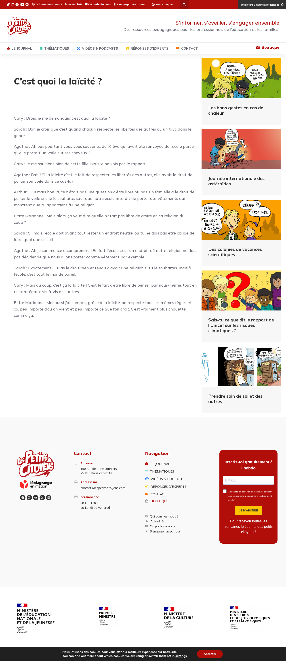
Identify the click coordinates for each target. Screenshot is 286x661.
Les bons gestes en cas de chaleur (235, 110)
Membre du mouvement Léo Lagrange (260, 4)
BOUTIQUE (160, 501)
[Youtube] (35, 497)
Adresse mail (89, 482)
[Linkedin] (48, 497)
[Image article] (241, 78)
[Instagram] (29, 497)
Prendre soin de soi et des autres (235, 398)
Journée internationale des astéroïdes (236, 180)
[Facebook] (22, 497)
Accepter (210, 654)
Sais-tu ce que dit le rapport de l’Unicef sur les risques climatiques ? (241, 325)
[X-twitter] (42, 497)
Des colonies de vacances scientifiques (235, 251)
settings (181, 656)
